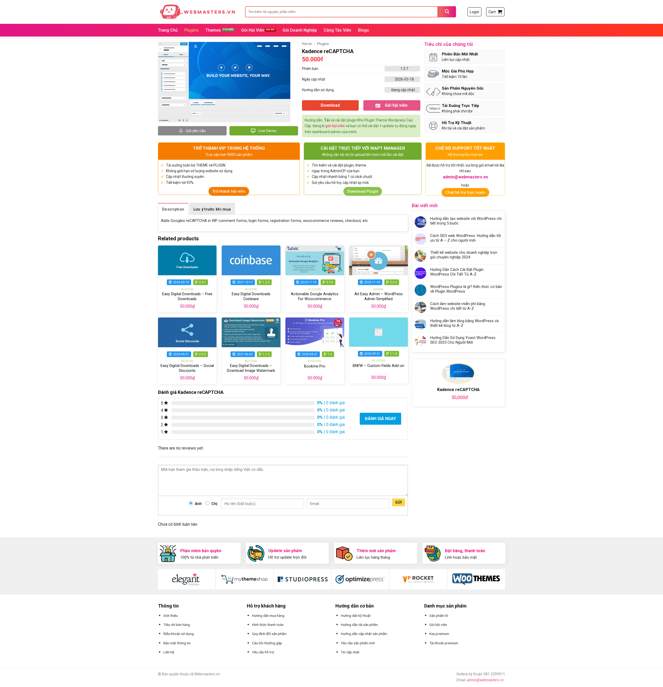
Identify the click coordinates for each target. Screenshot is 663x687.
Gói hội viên (438, 625)
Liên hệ (168, 652)
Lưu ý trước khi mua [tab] (212, 209)
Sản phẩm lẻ (438, 615)
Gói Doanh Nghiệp (300, 30)
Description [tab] (173, 209)
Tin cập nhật (350, 652)
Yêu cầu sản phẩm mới (358, 643)
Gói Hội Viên (252, 30)
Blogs (363, 30)
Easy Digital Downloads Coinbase (251, 296)
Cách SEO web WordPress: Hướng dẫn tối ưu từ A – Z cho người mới (465, 238)
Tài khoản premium (443, 643)
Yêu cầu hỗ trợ (263, 652)
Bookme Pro (314, 366)
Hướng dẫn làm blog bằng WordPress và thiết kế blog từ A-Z (464, 323)
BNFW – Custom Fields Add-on (378, 366)
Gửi (398, 502)
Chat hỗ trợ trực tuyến (465, 192)
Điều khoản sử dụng (178, 634)
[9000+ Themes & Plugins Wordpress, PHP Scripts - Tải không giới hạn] (197, 11)
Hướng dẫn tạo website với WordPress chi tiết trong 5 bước (466, 221)
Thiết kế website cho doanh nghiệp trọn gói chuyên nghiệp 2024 (463, 254)
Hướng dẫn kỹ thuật (356, 615)
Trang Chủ (168, 30)
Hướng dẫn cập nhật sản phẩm (364, 634)
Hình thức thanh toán (268, 625)
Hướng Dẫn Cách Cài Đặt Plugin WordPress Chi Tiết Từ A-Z (457, 272)
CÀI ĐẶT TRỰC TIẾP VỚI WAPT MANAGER (363, 148)
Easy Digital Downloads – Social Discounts (187, 368)
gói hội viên (335, 126)
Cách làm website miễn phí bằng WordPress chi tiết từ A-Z (457, 306)
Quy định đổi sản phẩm (269, 634)
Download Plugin (362, 191)
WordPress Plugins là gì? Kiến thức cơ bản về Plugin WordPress (466, 289)
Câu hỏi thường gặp (267, 643)
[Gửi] (447, 11)
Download (330, 105)
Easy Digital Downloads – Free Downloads (187, 296)
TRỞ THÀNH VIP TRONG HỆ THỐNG (229, 148)
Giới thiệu (170, 615)
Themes (213, 30)
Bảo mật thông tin (177, 643)
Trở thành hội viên (228, 191)
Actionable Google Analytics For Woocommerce (314, 296)
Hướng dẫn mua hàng (268, 615)
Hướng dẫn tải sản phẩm (359, 625)
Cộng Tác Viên (337, 30)
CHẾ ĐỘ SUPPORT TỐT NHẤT (465, 148)
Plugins (191, 30)
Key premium (439, 634)
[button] (474, 11)
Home (307, 44)
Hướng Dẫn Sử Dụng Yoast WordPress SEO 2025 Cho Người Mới (462, 340)
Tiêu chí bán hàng (176, 625)
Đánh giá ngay (380, 418)
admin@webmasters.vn (485, 680)
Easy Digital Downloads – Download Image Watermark (251, 368)
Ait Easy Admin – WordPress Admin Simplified (379, 296)
